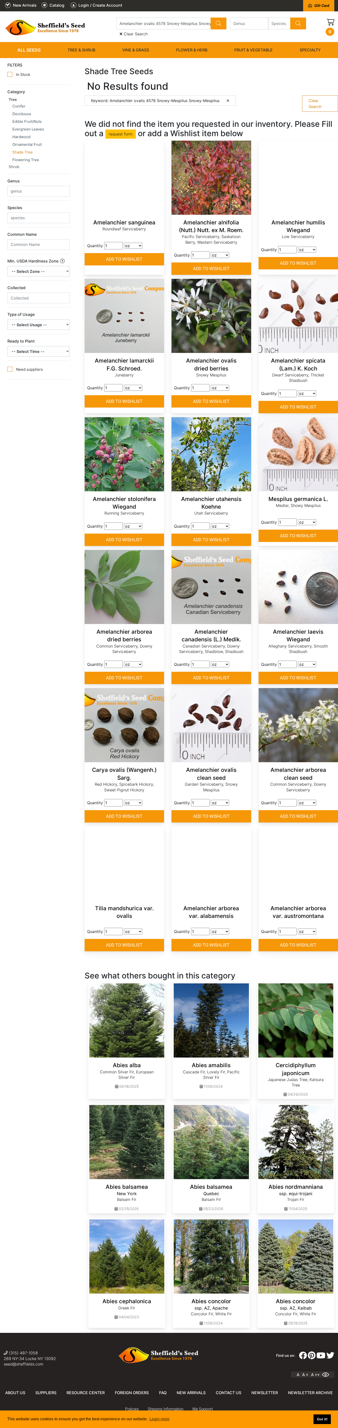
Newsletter (264, 1392)
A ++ (315, 1374)
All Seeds (29, 50)
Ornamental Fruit (27, 144)
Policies (132, 1409)
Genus (13, 180)
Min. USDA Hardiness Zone (33, 261)
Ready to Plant (21, 341)
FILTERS (14, 65)
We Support (202, 1409)
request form (121, 133)
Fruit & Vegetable (253, 49)
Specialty (310, 49)
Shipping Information (165, 1409)
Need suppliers (29, 369)
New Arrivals (191, 1392)
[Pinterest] (311, 1355)
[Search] (218, 23)
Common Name (22, 234)
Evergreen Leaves (28, 129)
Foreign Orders (132, 1392)
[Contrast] (327, 1374)
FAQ (163, 1392)
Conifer (18, 106)
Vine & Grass (135, 49)
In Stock (23, 74)
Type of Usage (21, 314)
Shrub (14, 166)
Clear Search (135, 33)
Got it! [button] (322, 1419)
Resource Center (86, 1392)
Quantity (95, 245)
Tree (13, 99)
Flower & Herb (191, 49)
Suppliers (45, 1392)
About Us (15, 1392)
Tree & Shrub (81, 49)
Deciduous (21, 113)
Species (14, 207)
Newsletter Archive (310, 1392)
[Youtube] (320, 1355)
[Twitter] (330, 1355)
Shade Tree (22, 152)
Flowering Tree (25, 159)
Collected (16, 287)
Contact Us (228, 1392)
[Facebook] (303, 1355)
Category (16, 91)
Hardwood (21, 136)
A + (305, 1374)
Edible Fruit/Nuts (27, 121)
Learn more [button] (159, 1419)
